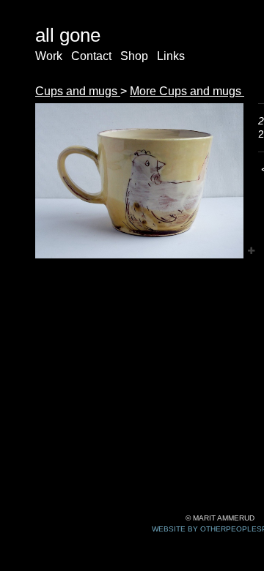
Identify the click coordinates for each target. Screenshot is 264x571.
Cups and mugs (77, 91)
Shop (134, 56)
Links (171, 56)
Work (48, 56)
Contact (91, 56)
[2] (139, 181)
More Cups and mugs (187, 91)
